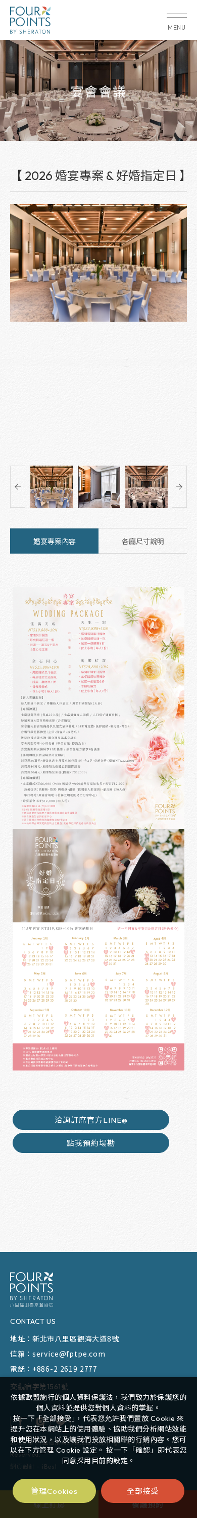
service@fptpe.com (69, 1353)
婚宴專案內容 (54, 541)
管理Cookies (54, 1491)
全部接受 (143, 1490)
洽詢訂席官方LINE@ (91, 1120)
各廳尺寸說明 (143, 541)
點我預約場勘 (91, 1143)
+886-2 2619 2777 (64, 1368)
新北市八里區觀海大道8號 (75, 1338)
